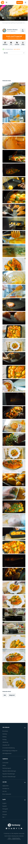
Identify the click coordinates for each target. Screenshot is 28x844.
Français (4, 813)
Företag (4, 739)
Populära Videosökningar (9, 776)
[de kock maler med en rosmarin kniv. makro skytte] (13, 250)
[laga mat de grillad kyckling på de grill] (13, 182)
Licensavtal (5, 762)
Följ (23, 31)
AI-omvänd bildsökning (8, 747)
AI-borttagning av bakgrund (9, 750)
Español (4, 805)
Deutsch (4, 811)
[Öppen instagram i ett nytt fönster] (8, 827)
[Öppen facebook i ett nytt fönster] (6, 827)
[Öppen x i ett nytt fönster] (18, 827)
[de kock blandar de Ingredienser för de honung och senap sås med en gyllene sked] (13, 236)
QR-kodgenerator (7, 753)
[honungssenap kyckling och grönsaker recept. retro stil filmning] (13, 196)
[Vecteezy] (2, 2)
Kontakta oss (5, 788)
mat (5, 694)
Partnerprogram (6, 767)
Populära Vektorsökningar (9, 770)
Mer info (6, 52)
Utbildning (5, 741)
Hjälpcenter (5, 785)
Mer (3, 816)
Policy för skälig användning (13, 838)
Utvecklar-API (5, 744)
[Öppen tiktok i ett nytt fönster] (16, 827)
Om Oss (4, 790)
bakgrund (12, 694)
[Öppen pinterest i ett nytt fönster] (13, 827)
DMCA (4, 764)
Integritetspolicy (15, 837)
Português (5, 808)
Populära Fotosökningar (8, 773)
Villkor (9, 837)
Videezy (4, 736)
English (4, 802)
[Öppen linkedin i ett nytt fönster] (11, 827)
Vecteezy (4, 733)
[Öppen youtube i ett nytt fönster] (21, 827)
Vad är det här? (17, 49)
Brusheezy (5, 730)
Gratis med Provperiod (14, 37)
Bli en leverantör (6, 793)
